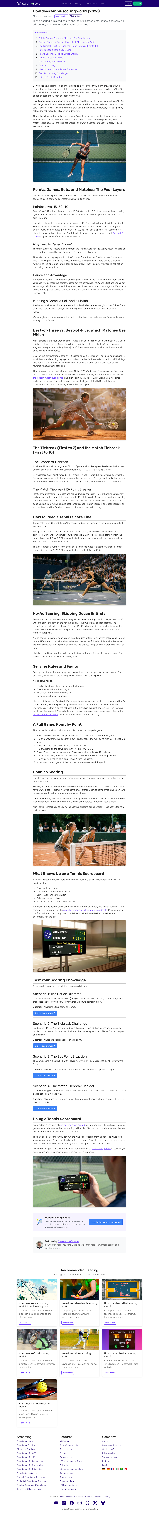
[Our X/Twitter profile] (95, 1503)
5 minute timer (66, 1473)
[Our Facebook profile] (72, 1503)
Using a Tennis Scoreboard (52, 77)
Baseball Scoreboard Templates (31, 1485)
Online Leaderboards (67, 1496)
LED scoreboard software (71, 1461)
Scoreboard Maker (25, 1441)
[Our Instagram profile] (80, 1503)
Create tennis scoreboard (106, 1222)
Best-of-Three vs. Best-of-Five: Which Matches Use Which (67, 42)
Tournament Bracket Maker (29, 1489)
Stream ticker (66, 1477)
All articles (76, 16)
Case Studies (91, 3)
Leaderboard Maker (84, 1496)
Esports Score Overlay (27, 1473)
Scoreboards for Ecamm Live (30, 1461)
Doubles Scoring (47, 65)
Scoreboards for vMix (26, 1457)
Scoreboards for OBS (26, 1453)
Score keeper (66, 1449)
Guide (103, 3)
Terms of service (109, 1457)
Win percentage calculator (71, 1469)
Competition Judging (102, 1496)
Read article (25, 1323)
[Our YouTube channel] (56, 1503)
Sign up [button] (137, 3)
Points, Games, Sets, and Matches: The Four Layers (64, 38)
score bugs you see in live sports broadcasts (85, 910)
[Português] (121, 1469)
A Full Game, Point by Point (52, 61)
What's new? (108, 1449)
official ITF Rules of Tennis (45, 714)
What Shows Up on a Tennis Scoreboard (58, 69)
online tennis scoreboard (72, 1125)
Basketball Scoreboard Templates (32, 1481)
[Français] (113, 1469)
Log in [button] (128, 3)
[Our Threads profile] (87, 1503)
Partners (106, 1461)
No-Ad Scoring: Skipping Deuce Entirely (58, 53)
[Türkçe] (126, 1469)
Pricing (78, 3)
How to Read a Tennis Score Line (55, 50)
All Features (65, 1441)
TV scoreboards (67, 1457)
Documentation (67, 1481)
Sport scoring (61, 16)
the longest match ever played (48, 377)
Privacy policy (108, 1453)
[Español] (108, 1469)
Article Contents (43, 32)
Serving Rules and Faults (51, 57)
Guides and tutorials (111, 1445)
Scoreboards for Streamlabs (30, 1465)
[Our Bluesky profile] (103, 1503)
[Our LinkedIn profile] (64, 1503)
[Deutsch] (104, 1469)
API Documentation (68, 1485)
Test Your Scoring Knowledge (53, 73)
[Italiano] (117, 1469)
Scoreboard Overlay (26, 1445)
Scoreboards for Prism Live (29, 1469)
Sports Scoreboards (69, 1445)
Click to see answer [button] (44, 1013)
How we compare (68, 1489)
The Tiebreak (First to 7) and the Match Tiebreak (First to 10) (68, 46)
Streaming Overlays (26, 1449)
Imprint (105, 1465)
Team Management (101, 1148)
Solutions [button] (65, 3)
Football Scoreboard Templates (31, 1477)
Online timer (65, 1465)
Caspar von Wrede (68, 1241)
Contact (105, 1441)
